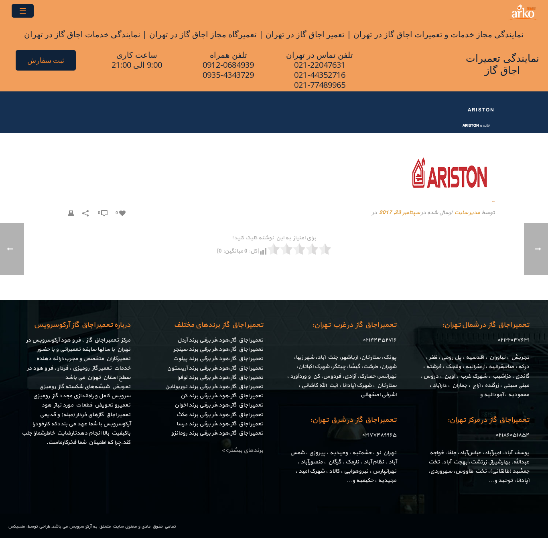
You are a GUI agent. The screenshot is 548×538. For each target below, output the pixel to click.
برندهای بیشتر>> (242, 450)
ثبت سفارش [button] (45, 60)
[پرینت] (71, 212)
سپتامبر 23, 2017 (399, 212)
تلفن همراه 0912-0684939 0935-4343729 (228, 64)
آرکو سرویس (80, 526)
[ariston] (274, 173)
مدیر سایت (467, 212)
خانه (486, 126)
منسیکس (16, 526)
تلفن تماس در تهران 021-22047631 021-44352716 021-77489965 (319, 70)
